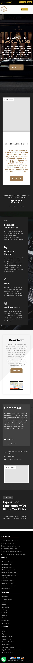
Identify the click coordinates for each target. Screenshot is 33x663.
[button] (3, 659)
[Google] (15, 444)
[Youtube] (11, 444)
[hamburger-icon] (31, 9)
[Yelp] (8, 444)
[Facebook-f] (5, 444)
